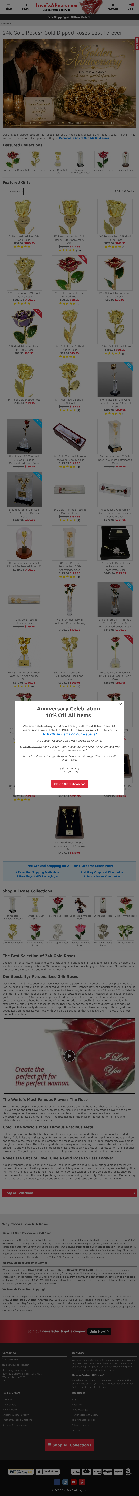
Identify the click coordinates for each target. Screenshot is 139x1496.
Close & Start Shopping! (69, 783)
